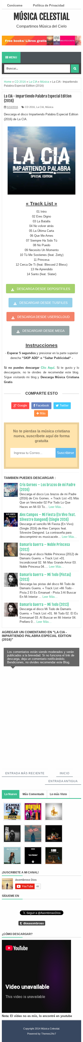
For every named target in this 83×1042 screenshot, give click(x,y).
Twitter (63, 405)
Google (22, 405)
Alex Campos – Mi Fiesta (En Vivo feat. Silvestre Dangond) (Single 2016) (48, 517)
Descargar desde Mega (43, 331)
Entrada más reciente (24, 773)
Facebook (42, 405)
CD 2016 (30, 107)
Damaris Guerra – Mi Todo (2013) (44, 604)
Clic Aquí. (48, 367)
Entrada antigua (63, 781)
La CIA (40, 107)
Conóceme (14, 5)
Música (49, 107)
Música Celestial (42, 17)
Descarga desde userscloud (43, 317)
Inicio (64, 773)
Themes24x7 (48, 1033)
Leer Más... (56, 507)
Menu (12, 57)
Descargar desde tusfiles (43, 303)
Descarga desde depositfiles (43, 289)
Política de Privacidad (48, 5)
